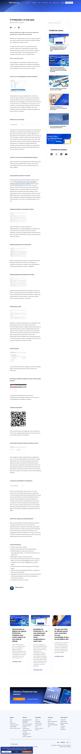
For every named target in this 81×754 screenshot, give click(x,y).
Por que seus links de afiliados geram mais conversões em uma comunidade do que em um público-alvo (61, 634)
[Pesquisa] (68, 23)
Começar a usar (69, 2)
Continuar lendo (16, 661)
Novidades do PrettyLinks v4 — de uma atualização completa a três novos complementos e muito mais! (40, 635)
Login (63, 2)
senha (26, 560)
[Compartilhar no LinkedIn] (19, 27)
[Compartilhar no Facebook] (11, 27)
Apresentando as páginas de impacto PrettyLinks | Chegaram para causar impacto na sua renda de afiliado (19, 635)
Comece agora (19, 699)
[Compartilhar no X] (15, 27)
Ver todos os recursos (32, 699)
